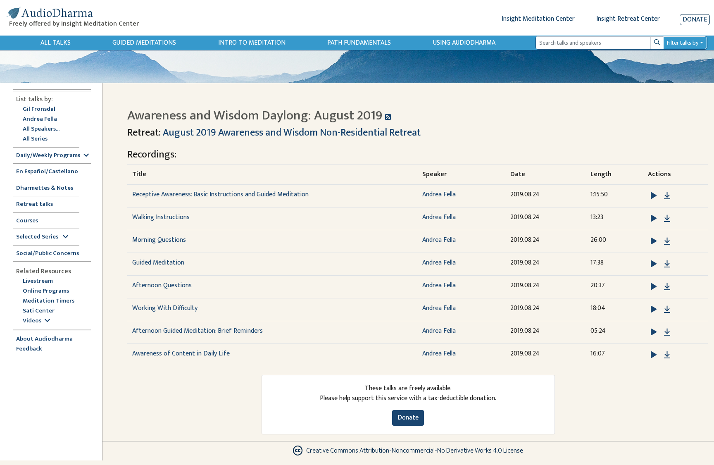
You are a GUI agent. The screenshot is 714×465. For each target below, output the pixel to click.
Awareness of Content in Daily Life (181, 353)
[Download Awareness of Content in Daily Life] (667, 355)
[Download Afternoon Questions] (667, 287)
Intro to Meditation (252, 42)
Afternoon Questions (162, 285)
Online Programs (46, 291)
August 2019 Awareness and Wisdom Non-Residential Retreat (292, 132)
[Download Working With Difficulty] (667, 309)
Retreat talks (34, 204)
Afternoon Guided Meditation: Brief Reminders (197, 330)
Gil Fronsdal (39, 109)
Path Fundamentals (359, 42)
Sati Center (39, 311)
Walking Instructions (161, 217)
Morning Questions (159, 240)
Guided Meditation (158, 262)
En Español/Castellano (47, 171)
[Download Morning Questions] (667, 241)
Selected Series (38, 237)
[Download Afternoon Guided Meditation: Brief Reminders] (667, 332)
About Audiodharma (44, 339)
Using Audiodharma (464, 42)
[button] (654, 195)
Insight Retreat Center (628, 18)
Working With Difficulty (165, 308)
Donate (695, 19)
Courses (27, 221)
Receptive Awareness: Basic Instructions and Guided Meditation (220, 194)
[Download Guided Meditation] (667, 264)
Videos (32, 321)
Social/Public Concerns (47, 253)
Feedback (29, 349)
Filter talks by (682, 43)
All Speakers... (41, 129)
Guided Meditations (144, 42)
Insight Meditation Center (538, 18)
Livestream (38, 281)
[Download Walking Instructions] (667, 218)
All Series (35, 139)
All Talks (55, 42)
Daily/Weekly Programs (48, 155)
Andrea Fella (40, 119)
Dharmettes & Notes (44, 188)
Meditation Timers (48, 301)
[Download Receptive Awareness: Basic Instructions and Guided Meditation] (667, 196)
